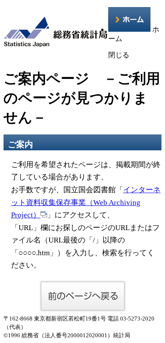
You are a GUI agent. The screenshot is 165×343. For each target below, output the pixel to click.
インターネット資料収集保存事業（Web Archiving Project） (86, 202)
